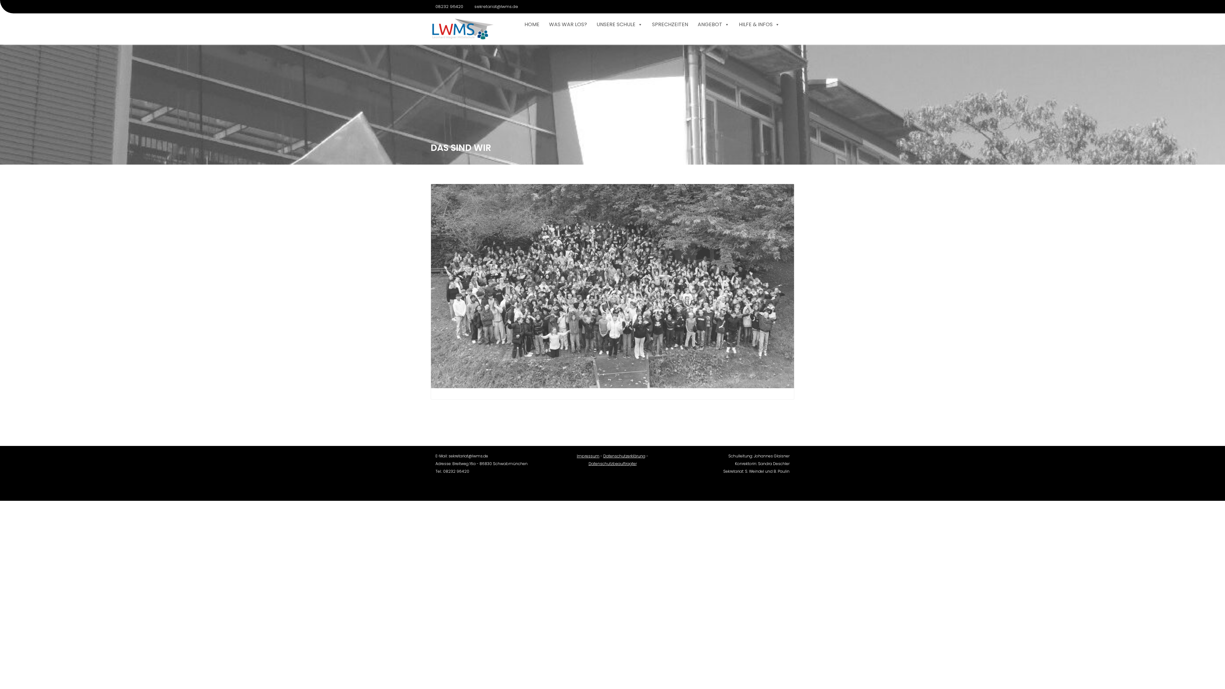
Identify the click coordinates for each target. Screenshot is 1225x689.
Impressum (588, 456)
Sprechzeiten (670, 24)
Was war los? (568, 24)
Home (531, 24)
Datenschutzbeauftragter (613, 463)
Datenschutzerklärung (624, 456)
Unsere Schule (616, 24)
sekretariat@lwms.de (496, 7)
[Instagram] (789, 7)
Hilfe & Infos (756, 24)
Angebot (710, 24)
